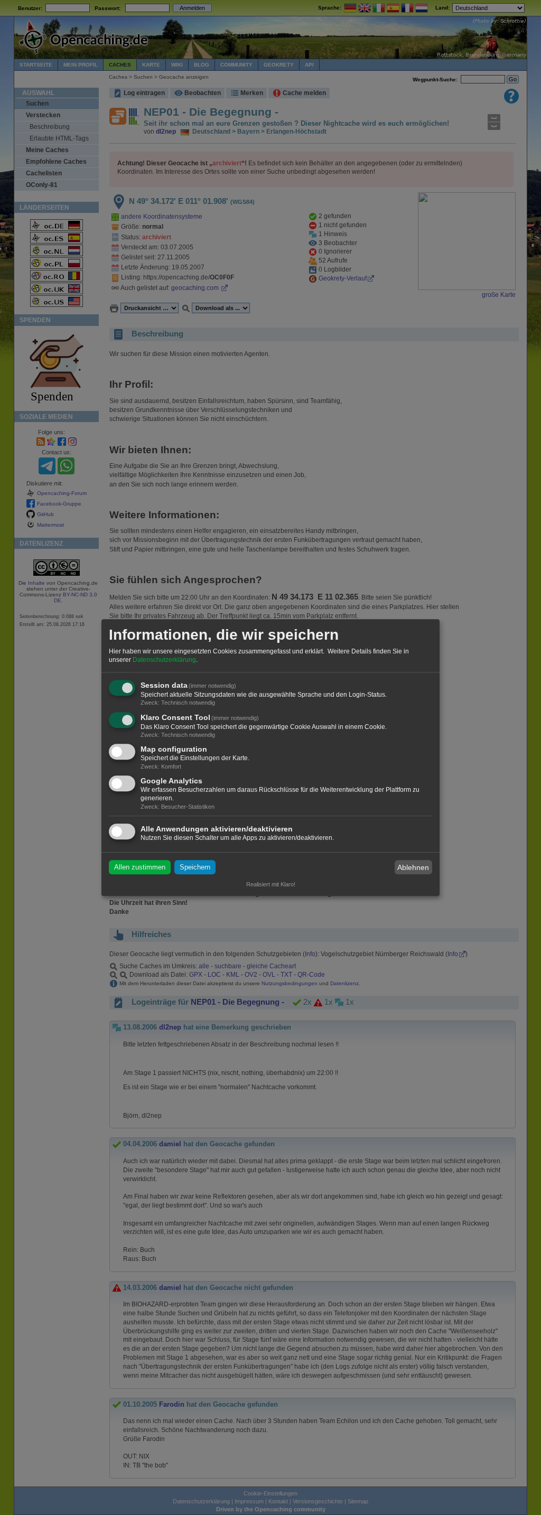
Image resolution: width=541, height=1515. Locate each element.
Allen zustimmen (139, 867)
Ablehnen (413, 867)
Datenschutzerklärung (164, 659)
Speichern (195, 867)
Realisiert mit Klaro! (270, 884)
